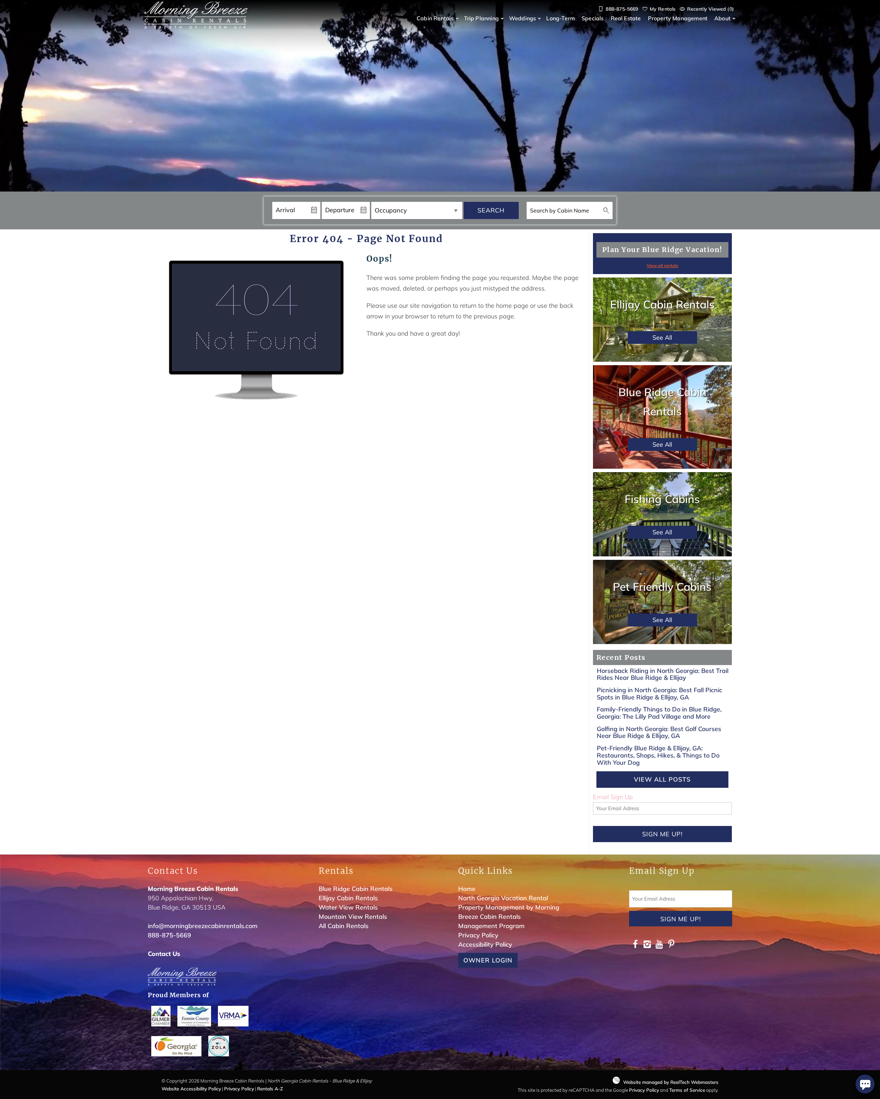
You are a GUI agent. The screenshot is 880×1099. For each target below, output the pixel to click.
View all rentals (662, 265)
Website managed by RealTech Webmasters (670, 1082)
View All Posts (662, 779)
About (722, 18)
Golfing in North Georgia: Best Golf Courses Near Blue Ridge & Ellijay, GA (659, 732)
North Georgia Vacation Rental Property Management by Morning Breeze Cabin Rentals (508, 907)
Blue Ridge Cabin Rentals (356, 889)
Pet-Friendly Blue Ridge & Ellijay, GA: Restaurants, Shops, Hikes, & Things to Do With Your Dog (658, 755)
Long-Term (560, 18)
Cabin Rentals (435, 18)
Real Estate (626, 18)
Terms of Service (687, 1090)
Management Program (491, 926)
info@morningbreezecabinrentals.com (202, 926)
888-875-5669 (169, 935)
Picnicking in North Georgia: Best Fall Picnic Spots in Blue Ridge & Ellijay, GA (659, 693)
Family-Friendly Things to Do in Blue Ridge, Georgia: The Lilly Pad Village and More (659, 712)
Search (491, 210)
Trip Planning (481, 18)
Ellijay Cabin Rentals (348, 898)
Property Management (678, 18)
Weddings (522, 18)
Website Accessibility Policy (191, 1088)
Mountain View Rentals (353, 917)
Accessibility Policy (485, 944)
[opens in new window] (635, 945)
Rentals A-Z (270, 1088)
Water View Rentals (348, 907)
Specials (593, 18)
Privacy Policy (478, 935)
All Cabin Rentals (343, 926)
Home (466, 889)
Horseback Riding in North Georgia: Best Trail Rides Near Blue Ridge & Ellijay (662, 674)
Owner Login (488, 960)
